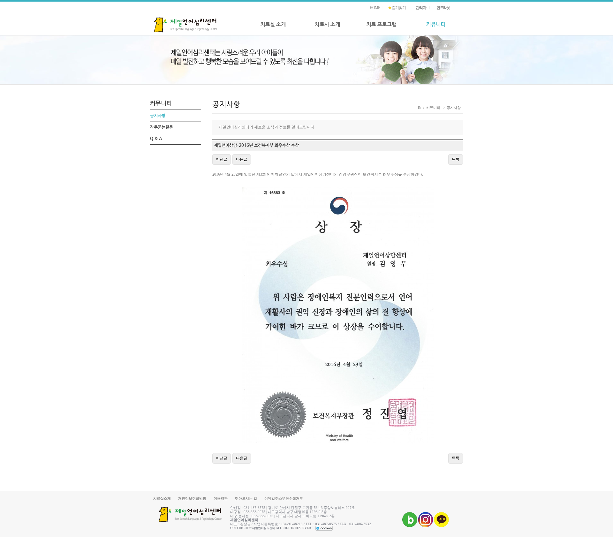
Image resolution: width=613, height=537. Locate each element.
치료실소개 (162, 498)
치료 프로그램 (382, 24)
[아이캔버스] (324, 528)
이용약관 (221, 498)
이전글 (221, 159)
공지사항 (157, 116)
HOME (375, 7)
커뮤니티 (435, 24)
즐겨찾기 (397, 7)
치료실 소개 (273, 24)
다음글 (241, 159)
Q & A (156, 139)
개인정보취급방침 (192, 498)
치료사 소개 (327, 24)
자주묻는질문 (161, 127)
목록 (455, 159)
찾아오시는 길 (246, 498)
